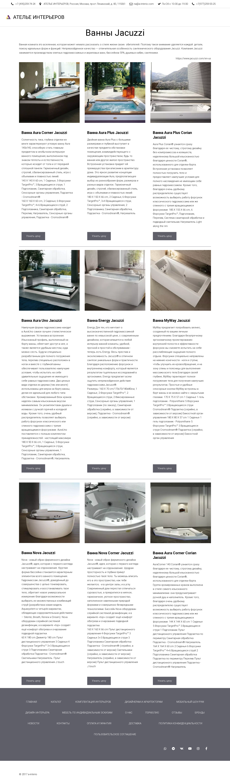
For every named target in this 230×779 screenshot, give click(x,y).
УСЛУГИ (91, 17)
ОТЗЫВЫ (171, 17)
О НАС (75, 17)
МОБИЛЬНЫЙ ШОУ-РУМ (190, 701)
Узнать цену (33, 236)
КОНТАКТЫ (190, 17)
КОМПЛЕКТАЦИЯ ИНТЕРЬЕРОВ (93, 701)
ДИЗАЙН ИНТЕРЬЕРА (37, 712)
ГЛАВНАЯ (35, 17)
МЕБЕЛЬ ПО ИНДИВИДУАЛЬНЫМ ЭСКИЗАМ (87, 712)
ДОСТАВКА (135, 723)
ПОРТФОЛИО (133, 17)
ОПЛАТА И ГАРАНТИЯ (99, 723)
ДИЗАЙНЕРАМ (56, 17)
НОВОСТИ (209, 17)
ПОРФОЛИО (152, 712)
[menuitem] (31, 701)
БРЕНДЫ (153, 17)
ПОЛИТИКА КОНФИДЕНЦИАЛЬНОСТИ (180, 723)
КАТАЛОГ (111, 17)
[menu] (115, 718)
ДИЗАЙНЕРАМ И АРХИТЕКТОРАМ (143, 701)
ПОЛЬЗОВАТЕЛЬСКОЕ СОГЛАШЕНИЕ (115, 734)
